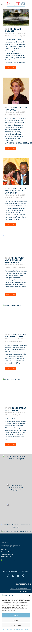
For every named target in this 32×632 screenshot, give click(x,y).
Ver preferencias (16, 625)
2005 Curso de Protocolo (16, 108)
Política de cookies (7, 629)
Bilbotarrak (8, 415)
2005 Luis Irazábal (13, 30)
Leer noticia (10, 67)
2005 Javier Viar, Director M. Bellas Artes (14, 260)
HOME (5, 571)
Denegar (16, 620)
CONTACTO (25, 571)
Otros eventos (9, 114)
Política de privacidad (18, 629)
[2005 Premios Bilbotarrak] (16, 391)
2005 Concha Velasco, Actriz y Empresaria (15, 190)
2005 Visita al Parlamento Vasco (16, 335)
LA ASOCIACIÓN (14, 571)
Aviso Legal (26, 629)
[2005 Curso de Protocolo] (16, 91)
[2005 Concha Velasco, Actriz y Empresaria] (16, 171)
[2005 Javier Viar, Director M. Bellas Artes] (16, 245)
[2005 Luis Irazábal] (16, 17)
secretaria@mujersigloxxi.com (10, 546)
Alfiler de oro (9, 197)
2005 (23, 33)
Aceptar (16, 615)
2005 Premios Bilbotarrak (15, 409)
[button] (29, 595)
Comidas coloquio (10, 36)
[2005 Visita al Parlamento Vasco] (16, 317)
